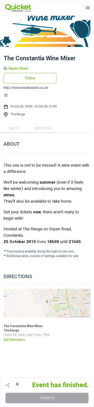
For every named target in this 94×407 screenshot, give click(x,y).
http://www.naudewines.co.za (25, 87)
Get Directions (14, 339)
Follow (30, 78)
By (15, 68)
